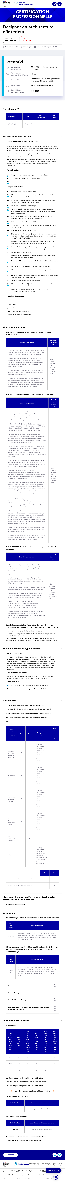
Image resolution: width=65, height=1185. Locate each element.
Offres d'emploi (12, 1175)
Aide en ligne (27, 47)
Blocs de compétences (14, 327)
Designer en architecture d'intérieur (44, 68)
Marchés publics (32, 1175)
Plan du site (19, 1179)
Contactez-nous (32, 1183)
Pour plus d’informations (16, 1020)
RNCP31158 (15, 1109)
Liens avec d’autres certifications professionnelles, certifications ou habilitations (29, 898)
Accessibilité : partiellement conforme (34, 1179)
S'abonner (10, 1154)
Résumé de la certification (17, 136)
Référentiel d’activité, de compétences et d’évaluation (23, 1140)
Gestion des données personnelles (47, 1175)
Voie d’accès (9, 700)
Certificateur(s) (11, 109)
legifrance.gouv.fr (34, 1171)
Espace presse (22, 1175)
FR (53, 47)
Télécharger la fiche (11, 47)
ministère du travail (19, 1171)
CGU (47, 1179)
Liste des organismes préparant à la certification (32, 1091)
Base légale (9, 913)
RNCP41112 (15, 1129)
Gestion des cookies (9, 1179)
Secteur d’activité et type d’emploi (21, 648)
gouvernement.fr (8, 1171)
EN (56, 47)
